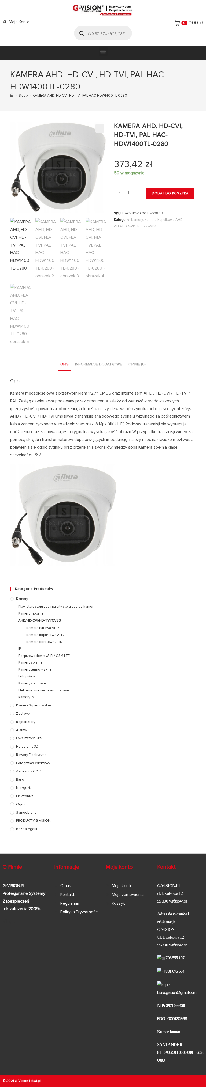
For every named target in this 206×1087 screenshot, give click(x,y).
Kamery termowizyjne (35, 669)
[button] (103, 51)
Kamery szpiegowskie (33, 705)
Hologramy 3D (27, 746)
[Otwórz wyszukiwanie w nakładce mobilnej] (103, 33)
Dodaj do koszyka (170, 193)
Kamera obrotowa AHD (44, 642)
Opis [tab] (64, 364)
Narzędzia (24, 788)
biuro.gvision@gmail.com (176, 992)
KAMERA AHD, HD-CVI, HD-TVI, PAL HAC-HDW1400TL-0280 (80, 95)
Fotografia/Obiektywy (33, 763)
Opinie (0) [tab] (137, 364)
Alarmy (21, 730)
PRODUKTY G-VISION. (33, 821)
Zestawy (23, 713)
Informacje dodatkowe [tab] (98, 364)
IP (19, 649)
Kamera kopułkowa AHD (164, 220)
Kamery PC (26, 697)
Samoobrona (26, 812)
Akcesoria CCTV (29, 771)
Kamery (137, 220)
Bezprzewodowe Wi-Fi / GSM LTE (44, 656)
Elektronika (25, 796)
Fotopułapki (27, 676)
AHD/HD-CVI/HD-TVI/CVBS (135, 226)
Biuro (20, 779)
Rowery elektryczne (31, 755)
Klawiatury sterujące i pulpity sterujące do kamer (55, 606)
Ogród (21, 804)
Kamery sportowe (32, 683)
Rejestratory (25, 722)
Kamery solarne (30, 662)
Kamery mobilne (31, 613)
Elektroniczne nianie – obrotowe (43, 690)
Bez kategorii (26, 829)
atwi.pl (36, 1081)
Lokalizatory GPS (29, 738)
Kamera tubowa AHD (42, 628)
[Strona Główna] (12, 95)
